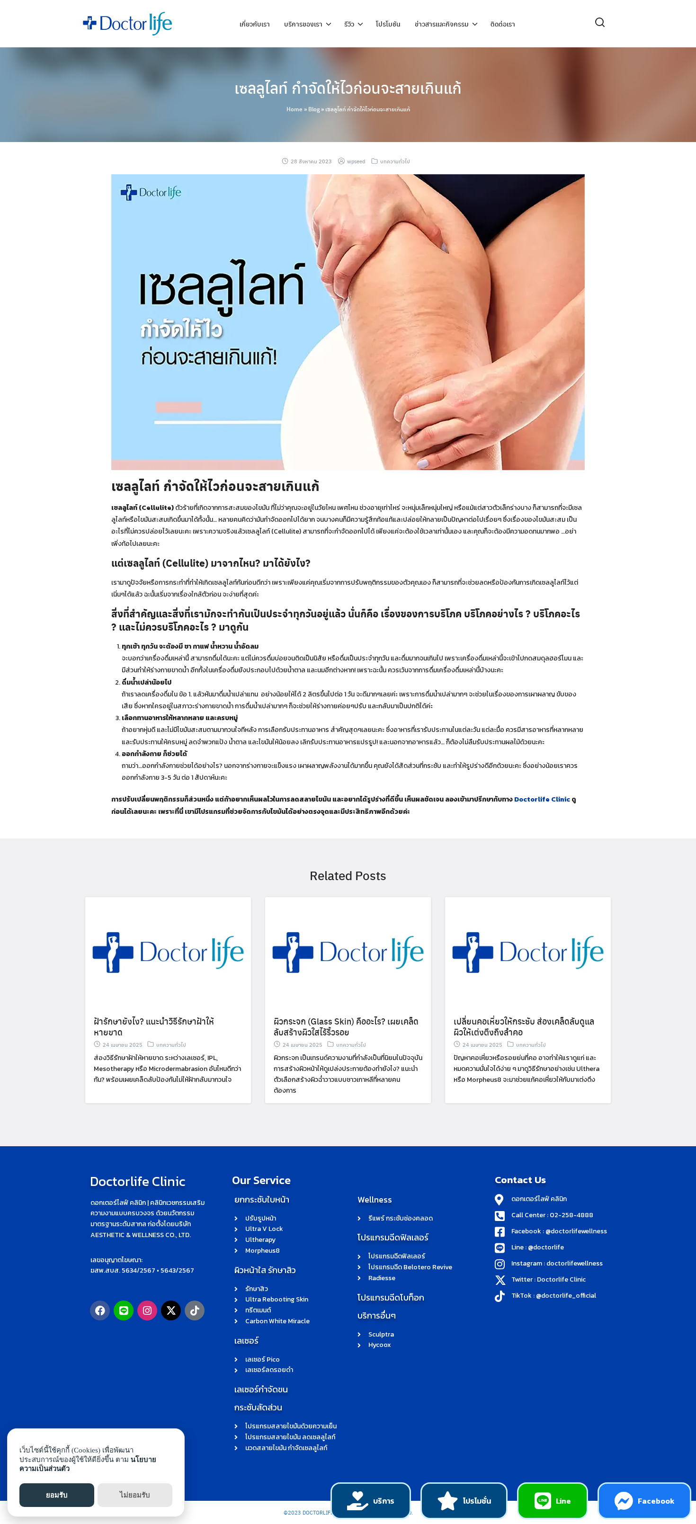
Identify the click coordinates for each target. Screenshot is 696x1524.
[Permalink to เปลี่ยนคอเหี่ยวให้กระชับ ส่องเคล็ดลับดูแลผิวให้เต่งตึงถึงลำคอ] (528, 952)
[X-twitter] (171, 1310)
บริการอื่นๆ (376, 1315)
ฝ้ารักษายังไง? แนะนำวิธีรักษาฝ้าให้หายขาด (154, 1026)
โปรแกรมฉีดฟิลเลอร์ (392, 1237)
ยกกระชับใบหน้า (261, 1199)
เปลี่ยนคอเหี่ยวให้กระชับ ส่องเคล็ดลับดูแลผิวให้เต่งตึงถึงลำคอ (524, 1026)
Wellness (374, 1199)
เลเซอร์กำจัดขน (261, 1389)
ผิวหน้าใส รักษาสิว (265, 1270)
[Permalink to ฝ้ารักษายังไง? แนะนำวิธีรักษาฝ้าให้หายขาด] (168, 952)
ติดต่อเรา (503, 23)
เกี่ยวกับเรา (255, 23)
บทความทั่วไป (395, 161)
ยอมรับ (57, 1495)
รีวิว (349, 23)
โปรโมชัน (388, 23)
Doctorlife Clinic (542, 799)
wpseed (356, 161)
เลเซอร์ (246, 1340)
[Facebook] (100, 1310)
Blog (314, 109)
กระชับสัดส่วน (258, 1407)
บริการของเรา (303, 23)
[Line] (124, 1310)
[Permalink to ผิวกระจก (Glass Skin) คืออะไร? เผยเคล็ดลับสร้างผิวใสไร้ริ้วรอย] (348, 952)
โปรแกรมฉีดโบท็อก (390, 1297)
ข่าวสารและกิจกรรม (442, 23)
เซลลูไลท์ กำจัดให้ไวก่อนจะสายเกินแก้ (348, 87)
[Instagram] (147, 1310)
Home (294, 109)
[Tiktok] (195, 1310)
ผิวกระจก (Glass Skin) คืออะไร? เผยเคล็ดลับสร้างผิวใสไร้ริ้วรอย (346, 1026)
